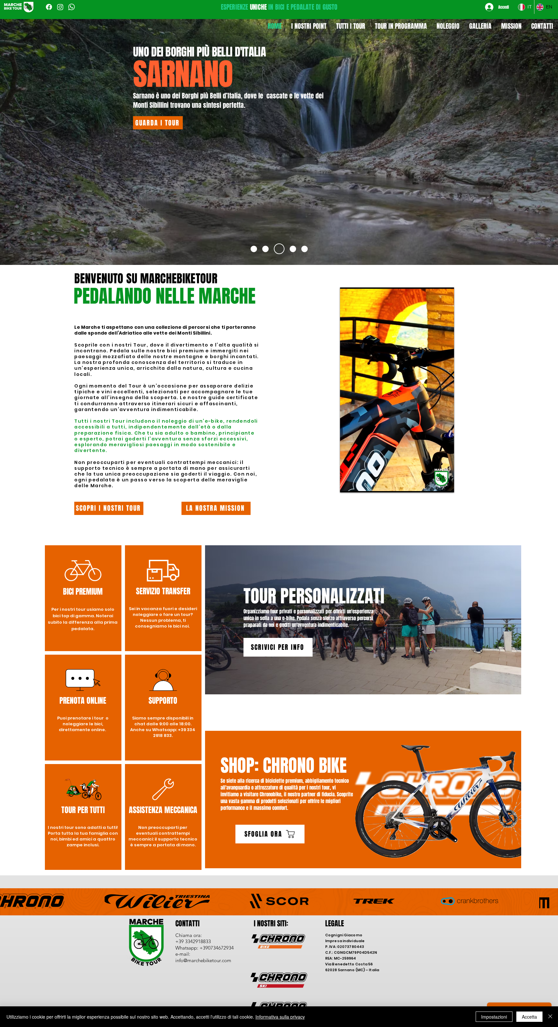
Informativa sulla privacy (280, 1016)
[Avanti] (516, 138)
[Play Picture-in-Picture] (434, 483)
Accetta (529, 1016)
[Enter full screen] (445, 483)
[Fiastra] (290, 249)
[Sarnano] (277, 249)
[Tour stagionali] (254, 249)
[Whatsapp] (71, 7)
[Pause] (348, 483)
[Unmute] (359, 483)
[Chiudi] (550, 1017)
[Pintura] (304, 249)
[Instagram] (60, 7)
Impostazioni (494, 1016)
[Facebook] (49, 7)
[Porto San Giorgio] (265, 249)
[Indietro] (42, 138)
